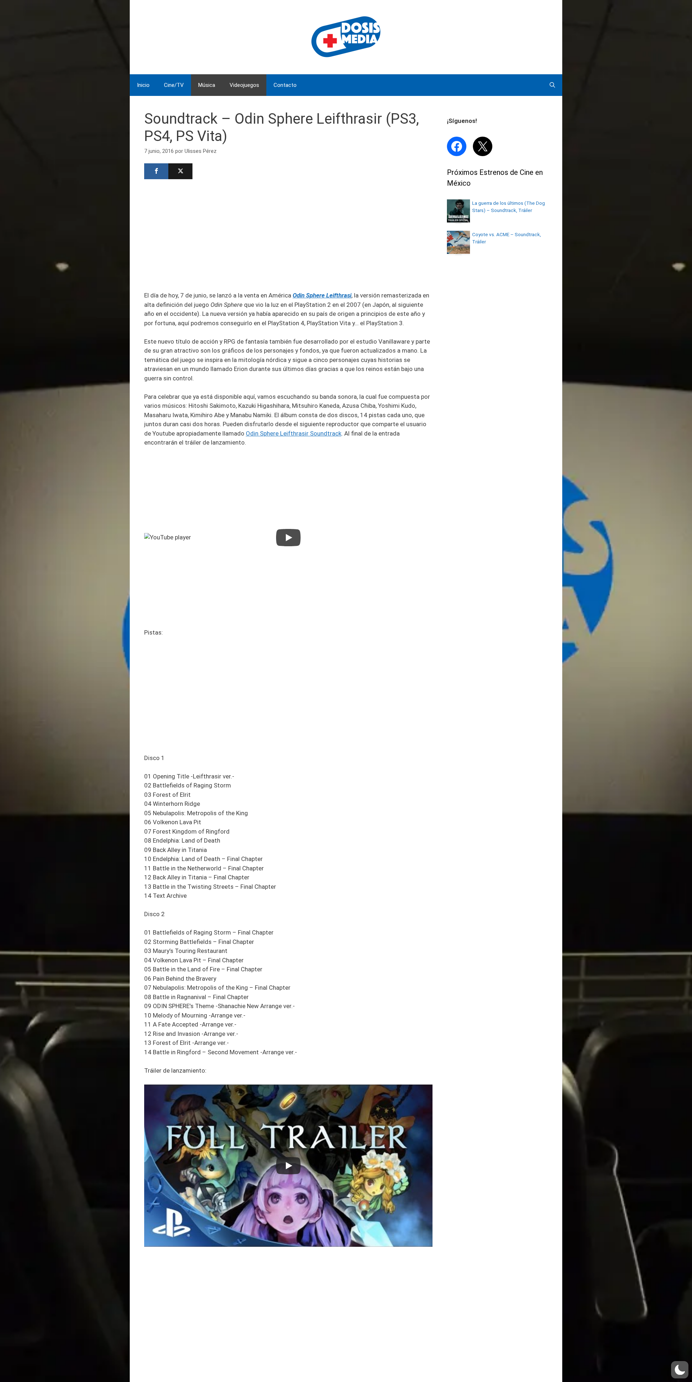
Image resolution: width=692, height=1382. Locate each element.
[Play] (288, 537)
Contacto (285, 85)
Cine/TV (174, 85)
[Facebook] (156, 171)
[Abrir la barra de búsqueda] (552, 85)
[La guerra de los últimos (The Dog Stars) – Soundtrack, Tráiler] (458, 220)
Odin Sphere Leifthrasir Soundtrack (293, 433)
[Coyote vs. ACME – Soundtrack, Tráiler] (458, 251)
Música (206, 85)
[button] (679, 1369)
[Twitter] (180, 171)
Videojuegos (244, 85)
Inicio (143, 85)
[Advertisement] (288, 234)
